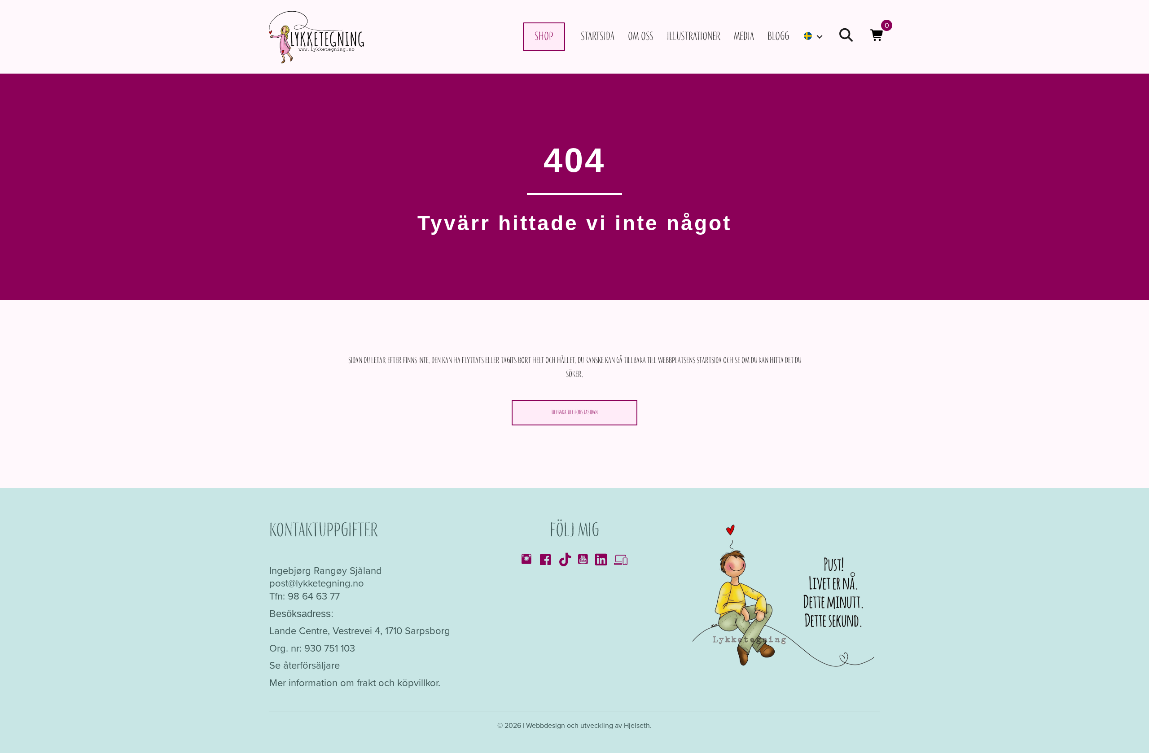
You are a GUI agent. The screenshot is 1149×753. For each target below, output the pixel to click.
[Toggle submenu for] (819, 36)
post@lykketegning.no (316, 583)
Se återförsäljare (304, 665)
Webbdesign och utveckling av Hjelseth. (589, 725)
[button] (846, 36)
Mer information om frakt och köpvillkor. (354, 682)
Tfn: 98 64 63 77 (304, 596)
